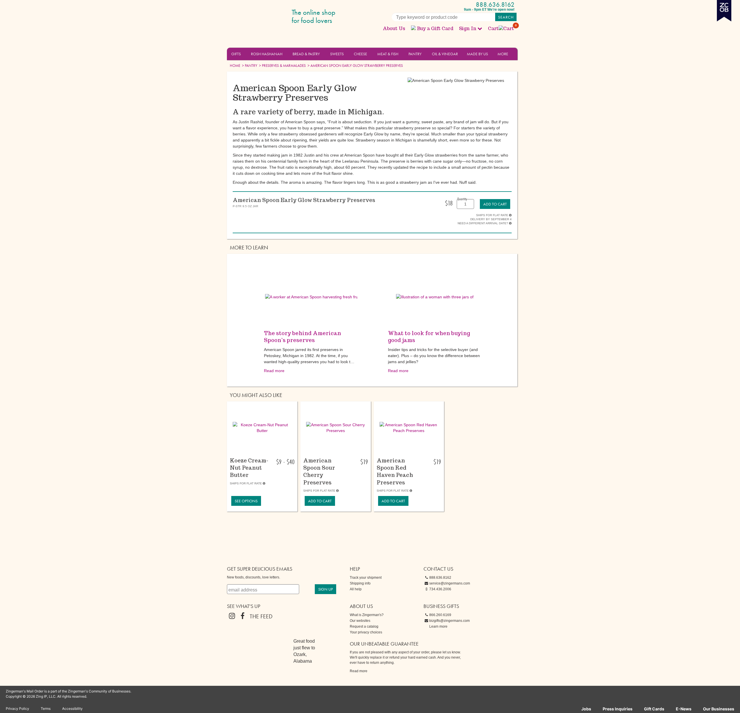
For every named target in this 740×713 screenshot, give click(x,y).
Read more (274, 370)
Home (235, 65)
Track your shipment (366, 578)
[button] (244, 53)
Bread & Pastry (306, 53)
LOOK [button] (259, 449)
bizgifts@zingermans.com (449, 621)
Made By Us (477, 53)
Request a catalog (364, 626)
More (502, 53)
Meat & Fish (387, 53)
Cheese (360, 53)
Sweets (337, 53)
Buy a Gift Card (435, 28)
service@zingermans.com (449, 583)
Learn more (438, 626)
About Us (394, 28)
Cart (501, 28)
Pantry (414, 53)
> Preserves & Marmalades (282, 65)
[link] (495, 204)
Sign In (467, 28)
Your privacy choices (366, 632)
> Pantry (249, 65)
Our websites (360, 621)
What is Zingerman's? (367, 615)
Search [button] (506, 17)
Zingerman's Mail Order (271, 16)
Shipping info (360, 583)
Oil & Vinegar (445, 53)
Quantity (462, 198)
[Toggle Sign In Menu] (480, 28)
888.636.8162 (495, 4)
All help (356, 589)
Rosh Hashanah (266, 53)
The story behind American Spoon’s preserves (302, 336)
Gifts (236, 53)
